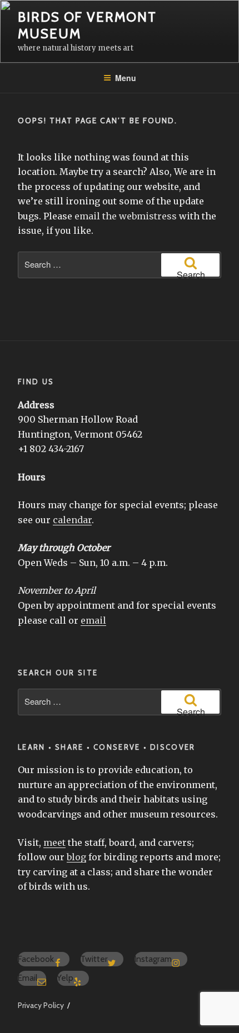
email (93, 620)
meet (54, 842)
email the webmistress (125, 216)
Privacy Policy (41, 1005)
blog (76, 856)
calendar (72, 519)
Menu (125, 77)
